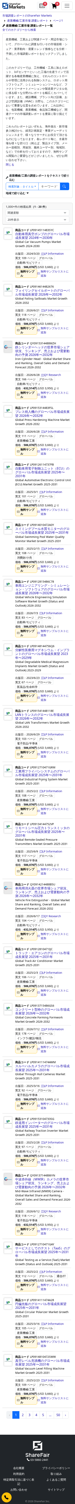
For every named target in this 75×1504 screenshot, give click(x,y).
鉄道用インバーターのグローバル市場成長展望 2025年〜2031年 (42, 1125)
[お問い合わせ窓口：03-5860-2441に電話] (7, 1497)
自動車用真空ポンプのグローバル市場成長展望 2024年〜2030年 (42, 236)
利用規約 (18, 1474)
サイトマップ (56, 1489)
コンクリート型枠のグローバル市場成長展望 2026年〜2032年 (42, 1011)
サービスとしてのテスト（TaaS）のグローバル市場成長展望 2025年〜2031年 (42, 1252)
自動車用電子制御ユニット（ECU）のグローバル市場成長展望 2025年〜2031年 (42, 472)
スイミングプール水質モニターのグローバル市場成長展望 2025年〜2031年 (42, 530)
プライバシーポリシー (56, 1468)
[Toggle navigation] (67, 6)
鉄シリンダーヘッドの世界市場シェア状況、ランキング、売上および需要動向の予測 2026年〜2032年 (42, 351)
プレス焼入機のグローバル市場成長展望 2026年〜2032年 (42, 413)
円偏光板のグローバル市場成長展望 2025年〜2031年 (40, 1306)
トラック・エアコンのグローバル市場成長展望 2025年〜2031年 (42, 955)
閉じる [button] (10, 164)
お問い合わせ (18, 1489)
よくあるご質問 (56, 1479)
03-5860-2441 (39, 1460)
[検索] (64, 186)
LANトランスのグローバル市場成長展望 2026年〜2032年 (42, 716)
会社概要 (18, 1468)
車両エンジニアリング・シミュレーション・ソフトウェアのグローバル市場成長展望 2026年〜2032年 (42, 589)
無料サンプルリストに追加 (55, 273)
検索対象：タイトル (21, 186)
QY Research (52, 375)
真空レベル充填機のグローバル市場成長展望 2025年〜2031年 (42, 1362)
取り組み (56, 1474)
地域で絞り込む (15, 193)
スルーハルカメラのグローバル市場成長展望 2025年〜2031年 (42, 1068)
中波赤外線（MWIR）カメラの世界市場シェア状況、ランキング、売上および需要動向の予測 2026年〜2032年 (42, 1183)
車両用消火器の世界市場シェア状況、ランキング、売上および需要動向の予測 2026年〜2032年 (42, 892)
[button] (42, 6)
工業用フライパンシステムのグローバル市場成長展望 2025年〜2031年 (42, 773)
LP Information (54, 253)
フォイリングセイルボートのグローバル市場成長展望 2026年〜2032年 (42, 292)
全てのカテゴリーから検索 (19, 30)
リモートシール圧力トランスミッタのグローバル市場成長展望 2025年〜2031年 (42, 832)
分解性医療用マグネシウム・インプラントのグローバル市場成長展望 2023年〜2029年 (42, 654)
